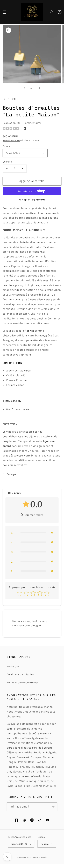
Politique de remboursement (23, 682)
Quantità (7, 161)
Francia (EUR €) (19, 843)
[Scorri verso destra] (40, 88)
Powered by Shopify (39, 857)
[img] (11, 129)
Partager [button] (11, 474)
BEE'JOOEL (27, 857)
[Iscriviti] (53, 807)
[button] (4, 12)
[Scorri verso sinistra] (24, 88)
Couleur (7, 146)
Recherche (13, 666)
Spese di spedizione (11, 140)
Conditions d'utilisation (20, 674)
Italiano (44, 843)
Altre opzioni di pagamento (32, 199)
